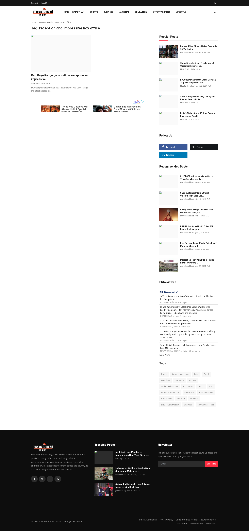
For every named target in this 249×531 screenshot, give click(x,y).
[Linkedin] (50, 479)
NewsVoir (211, 523)
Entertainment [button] (161, 12)
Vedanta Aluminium (169, 386)
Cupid (206, 374)
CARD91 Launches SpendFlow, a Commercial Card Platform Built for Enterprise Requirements (188, 322)
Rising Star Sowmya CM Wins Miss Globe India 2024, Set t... (196, 211)
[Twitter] (42, 479)
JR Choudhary (120, 490)
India (196, 374)
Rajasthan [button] (78, 12)
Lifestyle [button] (181, 12)
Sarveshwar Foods (206, 404)
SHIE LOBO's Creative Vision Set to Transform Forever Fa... (196, 177)
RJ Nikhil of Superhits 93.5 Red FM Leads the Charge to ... (196, 227)
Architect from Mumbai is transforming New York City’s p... (132, 453)
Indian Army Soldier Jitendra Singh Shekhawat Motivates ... (133, 469)
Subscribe (211, 463)
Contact (34, 3)
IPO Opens (188, 386)
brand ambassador (180, 374)
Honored (181, 398)
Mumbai (192, 380)
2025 (211, 386)
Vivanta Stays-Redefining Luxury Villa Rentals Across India (198, 98)
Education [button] (141, 12)
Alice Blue (194, 398)
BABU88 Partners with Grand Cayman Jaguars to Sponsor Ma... (198, 81)
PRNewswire (196, 523)
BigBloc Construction (170, 404)
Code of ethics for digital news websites (196, 519)
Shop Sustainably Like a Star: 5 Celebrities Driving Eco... (194, 194)
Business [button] (108, 12)
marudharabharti (187, 52)
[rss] (57, 479)
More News (164, 355)
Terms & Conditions (147, 519)
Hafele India (166, 398)
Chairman (188, 404)
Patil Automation (206, 392)
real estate (179, 380)
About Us (45, 3)
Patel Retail (189, 392)
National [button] (124, 12)
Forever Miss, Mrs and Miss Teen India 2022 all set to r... (198, 47)
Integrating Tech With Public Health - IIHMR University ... (197, 261)
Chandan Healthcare (170, 392)
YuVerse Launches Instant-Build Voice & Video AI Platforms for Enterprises (187, 298)
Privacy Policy (166, 519)
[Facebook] (34, 479)
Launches (165, 380)
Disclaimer (182, 523)
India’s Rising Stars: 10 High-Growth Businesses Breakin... (197, 114)
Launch (201, 386)
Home (66, 12)
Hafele (164, 374)
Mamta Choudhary (187, 86)
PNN (33, 83)
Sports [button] (94, 12)
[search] (215, 12)
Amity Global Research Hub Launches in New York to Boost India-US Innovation (188, 346)
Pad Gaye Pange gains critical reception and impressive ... (60, 77)
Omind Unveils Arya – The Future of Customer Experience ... (197, 64)
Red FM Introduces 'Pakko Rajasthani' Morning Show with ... (198, 244)
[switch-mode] (216, 3)
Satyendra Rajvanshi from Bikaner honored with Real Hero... (132, 485)
